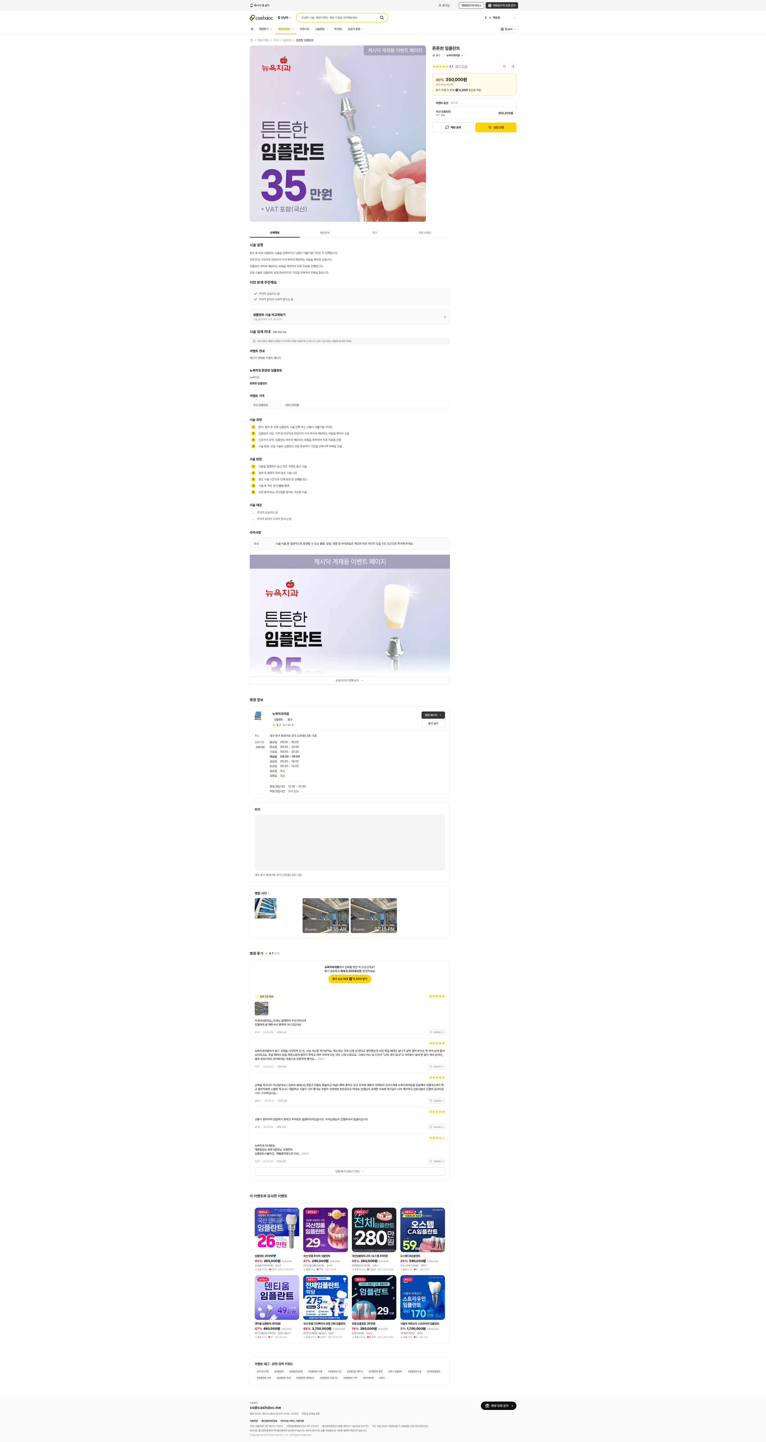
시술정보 (320, 29)
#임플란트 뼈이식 (355, 1371)
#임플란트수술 (414, 1371)
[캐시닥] (252, 40)
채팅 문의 (456, 127)
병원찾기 (264, 29)
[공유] (512, 66)
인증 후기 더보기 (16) (347, 1171)
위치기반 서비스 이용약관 (292, 1421)
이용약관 (254, 1421)
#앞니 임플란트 (395, 1371)
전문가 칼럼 (354, 29)
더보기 (321, 1058)
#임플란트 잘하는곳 (305, 1378)
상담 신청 (499, 127)
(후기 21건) (461, 66)
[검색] (382, 17)
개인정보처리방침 (269, 1421)
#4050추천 (263, 1371)
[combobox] (508, 29)
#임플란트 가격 (350, 1378)
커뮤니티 (304, 29)
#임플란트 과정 (284, 1378)
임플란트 (287, 40)
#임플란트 (279, 1371)
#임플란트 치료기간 (329, 1378)
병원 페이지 (431, 715)
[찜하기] (504, 66)
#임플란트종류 (296, 1371)
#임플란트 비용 (315, 1371)
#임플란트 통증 (376, 1371)
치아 (276, 40)
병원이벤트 (284, 29)
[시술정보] (328, 29)
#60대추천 (368, 1378)
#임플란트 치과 (264, 1378)
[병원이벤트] (293, 29)
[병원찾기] (272, 29)
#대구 (382, 1378)
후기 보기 (433, 723)
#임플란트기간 (334, 1371)
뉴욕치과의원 (453, 55)
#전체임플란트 (433, 1371)
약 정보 (338, 29)
